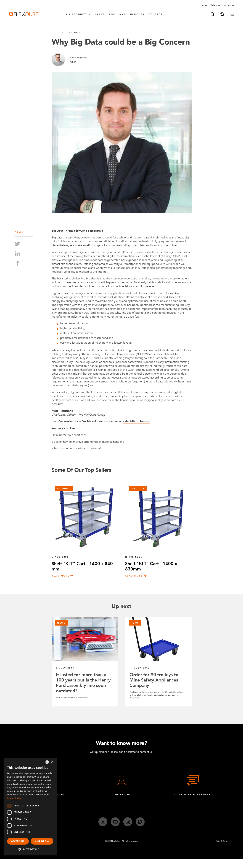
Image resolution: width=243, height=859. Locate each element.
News (19, 231)
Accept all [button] (18, 841)
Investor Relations (211, 5)
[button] (212, 14)
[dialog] (30, 806)
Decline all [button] (42, 840)
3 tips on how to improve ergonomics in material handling (88, 442)
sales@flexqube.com (136, 421)
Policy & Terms (221, 841)
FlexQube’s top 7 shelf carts (69, 435)
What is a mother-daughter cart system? (76, 449)
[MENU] (230, 14)
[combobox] (47, 762)
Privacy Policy (14, 797)
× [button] (52, 761)
